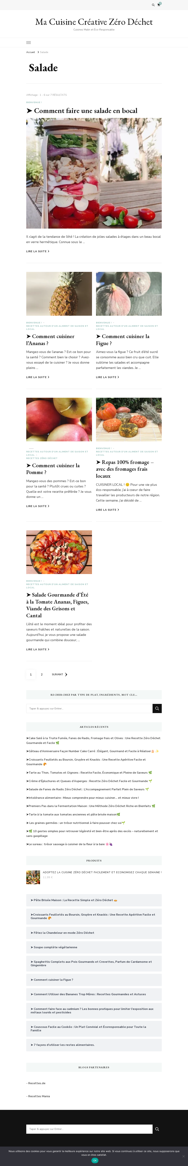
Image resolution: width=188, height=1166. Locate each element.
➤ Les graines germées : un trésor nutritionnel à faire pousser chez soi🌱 (75, 823)
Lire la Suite (36, 251)
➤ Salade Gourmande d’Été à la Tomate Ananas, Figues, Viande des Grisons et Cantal (57, 605)
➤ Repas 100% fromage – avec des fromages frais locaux (125, 468)
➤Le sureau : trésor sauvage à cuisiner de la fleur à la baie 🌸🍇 (69, 844)
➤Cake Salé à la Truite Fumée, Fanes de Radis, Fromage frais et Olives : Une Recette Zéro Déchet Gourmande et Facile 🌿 (93, 740)
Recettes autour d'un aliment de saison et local (57, 328)
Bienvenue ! (34, 102)
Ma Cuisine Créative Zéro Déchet (94, 22)
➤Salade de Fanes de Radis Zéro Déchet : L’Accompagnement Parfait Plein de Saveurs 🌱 (87, 789)
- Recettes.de (35, 1083)
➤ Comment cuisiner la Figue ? (122, 340)
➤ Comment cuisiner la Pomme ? (53, 469)
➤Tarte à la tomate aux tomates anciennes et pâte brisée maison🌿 (73, 814)
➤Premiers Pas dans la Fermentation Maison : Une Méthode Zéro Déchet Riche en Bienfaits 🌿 (90, 806)
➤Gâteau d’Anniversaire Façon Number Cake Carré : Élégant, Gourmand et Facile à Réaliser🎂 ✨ (92, 751)
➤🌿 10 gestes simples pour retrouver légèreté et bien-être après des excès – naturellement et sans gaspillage (92, 833)
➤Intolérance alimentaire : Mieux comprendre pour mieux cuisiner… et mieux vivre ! (82, 798)
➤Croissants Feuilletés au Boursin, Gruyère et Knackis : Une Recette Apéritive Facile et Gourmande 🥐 (86, 762)
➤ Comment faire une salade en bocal (81, 110)
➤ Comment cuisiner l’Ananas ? (50, 340)
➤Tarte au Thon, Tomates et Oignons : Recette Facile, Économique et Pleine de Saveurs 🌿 (89, 773)
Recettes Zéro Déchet (42, 458)
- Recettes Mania (38, 1096)
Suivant (57, 674)
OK (95, 1160)
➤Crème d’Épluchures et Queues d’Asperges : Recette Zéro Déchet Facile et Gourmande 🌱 (89, 781)
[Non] (183, 1156)
